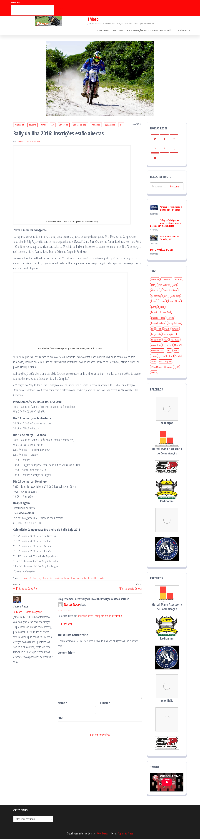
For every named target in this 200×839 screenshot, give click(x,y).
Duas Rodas (58, 578)
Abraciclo (178, 279)
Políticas (183, 30)
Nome (62, 703)
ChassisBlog (37, 578)
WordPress (102, 833)
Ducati (153, 301)
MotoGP (177, 345)
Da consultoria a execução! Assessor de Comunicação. (143, 30)
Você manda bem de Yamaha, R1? (169, 238)
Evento (66, 578)
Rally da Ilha (92, 578)
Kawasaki (175, 328)
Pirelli (169, 350)
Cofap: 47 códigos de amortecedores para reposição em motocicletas (166, 223)
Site (60, 718)
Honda (159, 328)
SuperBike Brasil (166, 356)
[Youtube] (155, 158)
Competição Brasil (80, 124)
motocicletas (110, 124)
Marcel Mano (71, 604)
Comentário (66, 652)
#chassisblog (19, 124)
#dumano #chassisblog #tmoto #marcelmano (100, 616)
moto (166, 339)
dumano (162, 301)
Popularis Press (125, 833)
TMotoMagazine (157, 366)
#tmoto (44, 124)
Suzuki (178, 356)
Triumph (169, 366)
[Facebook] (164, 138)
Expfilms (171, 317)
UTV (121, 124)
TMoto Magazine (165, 361)
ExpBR (162, 306)
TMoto (93, 19)
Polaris (176, 350)
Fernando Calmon (158, 323)
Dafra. (166, 295)
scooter (154, 356)
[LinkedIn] (155, 148)
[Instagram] (174, 138)
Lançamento (156, 334)
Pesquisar (15, 2)
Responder (66, 624)
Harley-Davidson (174, 323)
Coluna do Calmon (170, 290)
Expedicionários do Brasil (161, 312)
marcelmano (156, 339)
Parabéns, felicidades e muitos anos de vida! (171, 208)
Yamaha (154, 372)
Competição (63, 124)
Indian (166, 328)
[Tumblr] (174, 148)
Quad (73, 578)
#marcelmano (167, 279)
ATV (53, 124)
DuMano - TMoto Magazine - (29, 141)
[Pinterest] (164, 148)
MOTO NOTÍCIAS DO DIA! (161, 249)
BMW (153, 284)
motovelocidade (157, 350)
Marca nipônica (169, 334)
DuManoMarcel (174, 301)
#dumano (32, 124)
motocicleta (96, 124)
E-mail (105, 703)
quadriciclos (81, 578)
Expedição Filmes (158, 317)
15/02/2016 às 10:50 (64, 610)
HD (152, 328)
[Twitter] (155, 138)
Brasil (175, 284)
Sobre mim (103, 30)
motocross (167, 345)
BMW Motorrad (164, 284)
